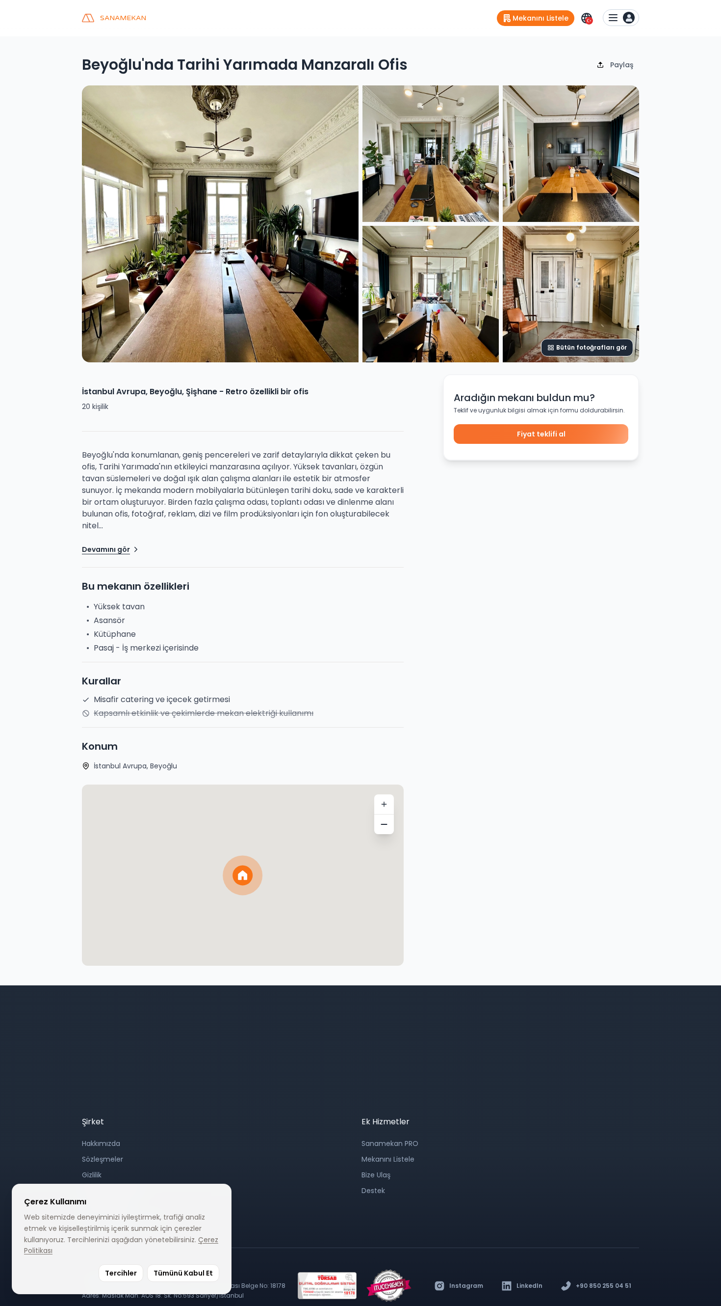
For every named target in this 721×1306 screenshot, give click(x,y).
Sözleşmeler (102, 1159)
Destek (373, 1191)
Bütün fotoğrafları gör (591, 347)
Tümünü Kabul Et (183, 1273)
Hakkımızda (101, 1143)
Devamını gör (106, 549)
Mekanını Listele (387, 1159)
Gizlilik (92, 1175)
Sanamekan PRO (389, 1143)
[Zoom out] (384, 824)
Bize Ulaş (375, 1175)
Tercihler (121, 1273)
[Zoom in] (384, 804)
